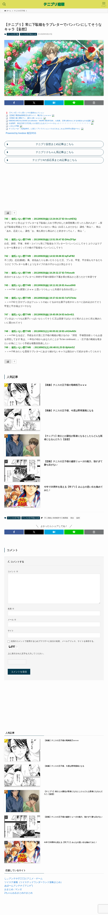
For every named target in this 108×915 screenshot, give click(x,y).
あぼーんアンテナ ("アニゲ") (18, 886)
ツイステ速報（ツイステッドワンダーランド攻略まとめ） (33, 882)
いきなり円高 (14, 126)
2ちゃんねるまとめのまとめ (18, 893)
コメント (13, 571)
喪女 (72, 518)
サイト (11, 630)
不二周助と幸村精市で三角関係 (56, 518)
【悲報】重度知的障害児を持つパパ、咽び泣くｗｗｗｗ (30, 115)
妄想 (78, 518)
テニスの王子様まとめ (28, 34)
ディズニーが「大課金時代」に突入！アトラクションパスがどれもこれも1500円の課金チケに (44, 129)
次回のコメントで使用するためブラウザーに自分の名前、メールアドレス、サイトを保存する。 (53, 641)
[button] (14, 102)
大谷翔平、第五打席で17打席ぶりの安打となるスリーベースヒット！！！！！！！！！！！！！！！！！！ (49, 123)
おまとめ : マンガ (13, 889)
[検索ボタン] (4, 4)
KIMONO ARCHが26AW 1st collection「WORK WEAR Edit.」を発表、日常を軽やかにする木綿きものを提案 (50, 121)
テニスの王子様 (13, 34)
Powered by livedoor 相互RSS (21, 133)
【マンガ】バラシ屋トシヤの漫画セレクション (26, 113)
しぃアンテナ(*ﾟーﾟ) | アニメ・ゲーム (23, 878)
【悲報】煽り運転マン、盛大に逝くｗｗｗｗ (25, 118)
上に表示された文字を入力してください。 (26, 653)
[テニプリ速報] (54, 4)
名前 (11, 609)
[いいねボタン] (7, 213)
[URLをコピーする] (94, 102)
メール (12, 620)
